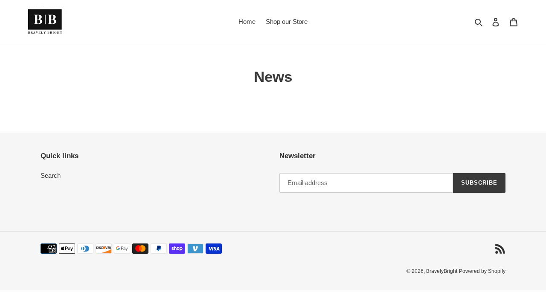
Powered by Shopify (482, 272)
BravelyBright (441, 272)
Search (51, 176)
